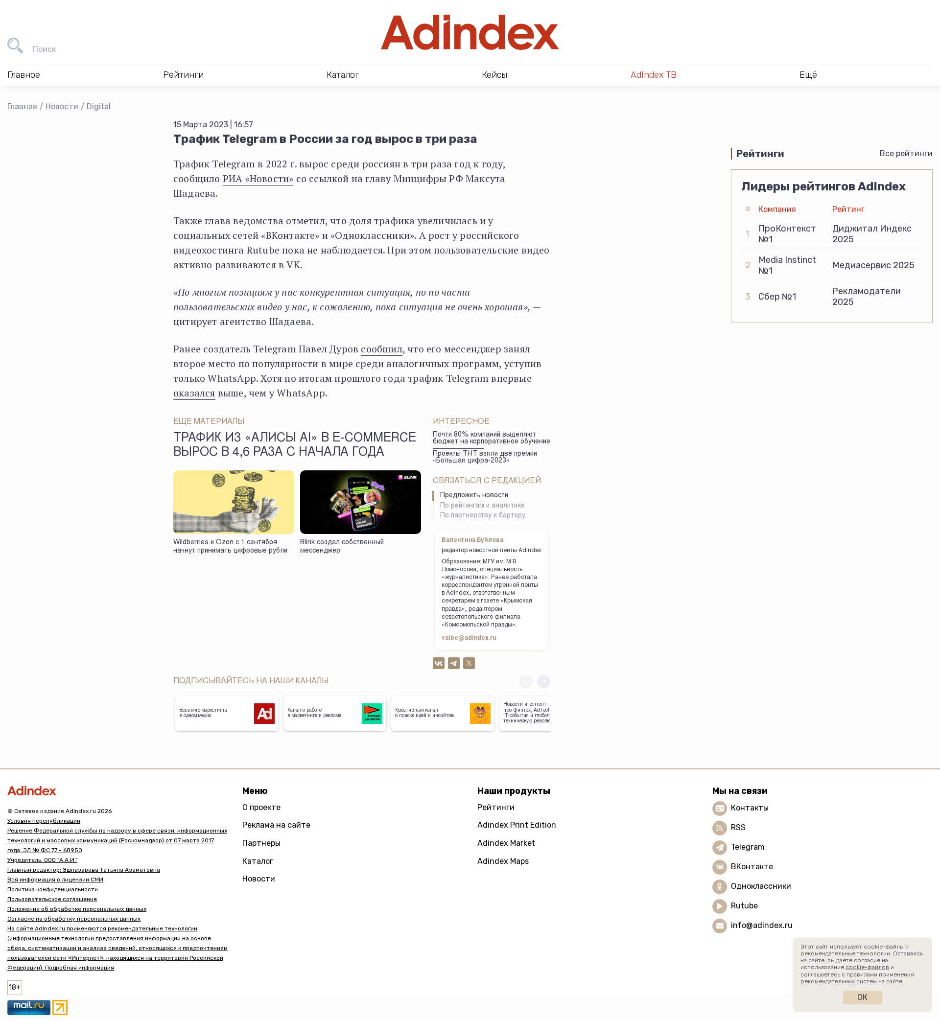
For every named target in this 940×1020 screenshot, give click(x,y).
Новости (62, 106)
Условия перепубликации (43, 820)
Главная (22, 106)
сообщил (381, 348)
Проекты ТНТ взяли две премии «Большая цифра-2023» (485, 458)
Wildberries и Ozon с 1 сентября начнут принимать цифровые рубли (230, 547)
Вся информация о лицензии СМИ (55, 879)
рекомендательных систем (838, 981)
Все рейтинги (906, 153)
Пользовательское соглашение (52, 899)
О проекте (261, 807)
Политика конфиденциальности (52, 889)
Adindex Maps (503, 861)
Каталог (257, 861)
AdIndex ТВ (654, 75)
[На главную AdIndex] (470, 32)
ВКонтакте (752, 866)
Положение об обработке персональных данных (76, 908)
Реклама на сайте (276, 825)
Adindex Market (506, 843)
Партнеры (261, 843)
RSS (738, 827)
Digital (99, 106)
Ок (862, 997)
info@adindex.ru (762, 925)
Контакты (750, 807)
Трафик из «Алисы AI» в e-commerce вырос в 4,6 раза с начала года (294, 446)
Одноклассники (761, 886)
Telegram (748, 847)
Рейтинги (496, 807)
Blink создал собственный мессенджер (342, 547)
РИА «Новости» (258, 178)
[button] (543, 681)
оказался (194, 392)
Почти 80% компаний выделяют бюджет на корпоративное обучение (491, 439)
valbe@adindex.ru (469, 638)
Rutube (744, 905)
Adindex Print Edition (516, 825)
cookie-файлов (867, 967)
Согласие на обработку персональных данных (74, 918)
